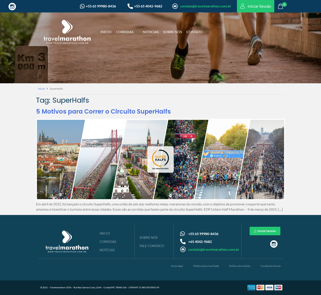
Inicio (41, 88)
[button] (127, 32)
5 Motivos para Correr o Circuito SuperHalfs (103, 111)
